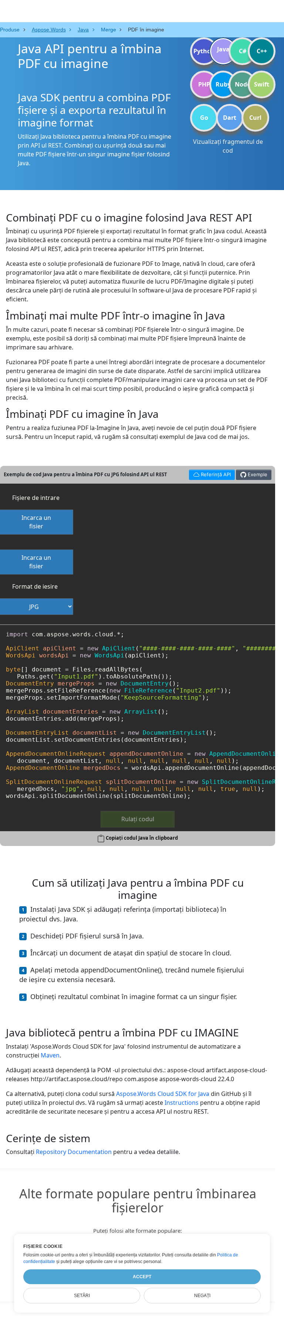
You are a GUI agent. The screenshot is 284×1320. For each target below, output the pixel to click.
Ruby (223, 84)
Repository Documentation (74, 1152)
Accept (142, 1276)
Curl (255, 118)
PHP (204, 84)
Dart (229, 118)
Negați (202, 1295)
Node (242, 84)
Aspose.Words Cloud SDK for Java (162, 1094)
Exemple (256, 474)
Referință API (209, 473)
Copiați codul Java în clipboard (142, 838)
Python (204, 51)
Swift (261, 84)
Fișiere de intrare (36, 498)
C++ (262, 51)
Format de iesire (35, 586)
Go (204, 118)
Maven (50, 1055)
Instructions (182, 1103)
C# (242, 51)
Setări (82, 1295)
